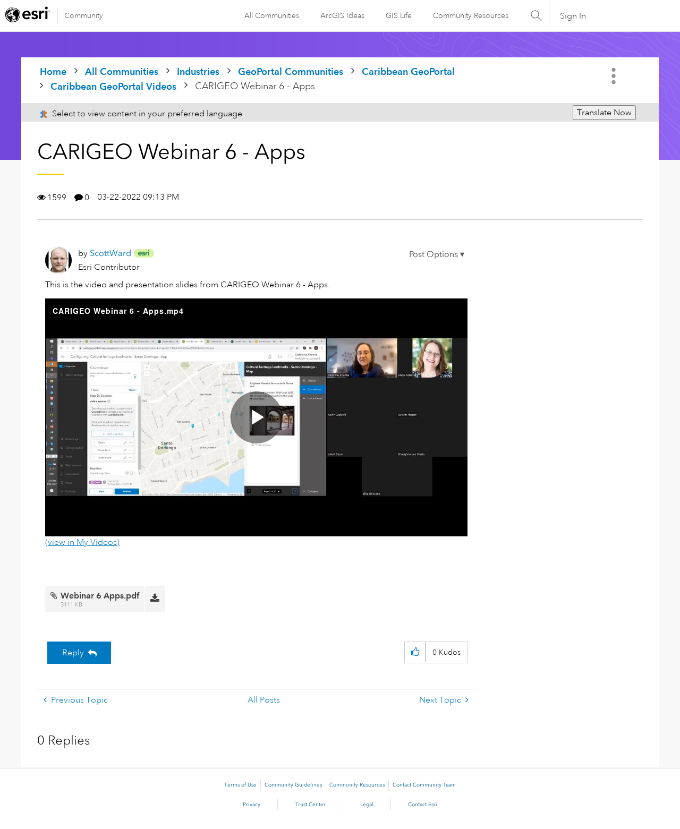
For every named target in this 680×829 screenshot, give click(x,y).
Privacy (251, 804)
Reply (73, 652)
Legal (366, 804)
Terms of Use (240, 785)
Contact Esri (422, 804)
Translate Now (604, 112)
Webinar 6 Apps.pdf (100, 596)
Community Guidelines (293, 785)
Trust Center (310, 804)
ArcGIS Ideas (342, 15)
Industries (198, 71)
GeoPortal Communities (290, 71)
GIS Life (399, 15)
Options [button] (614, 76)
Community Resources (470, 15)
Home (53, 71)
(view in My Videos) (82, 542)
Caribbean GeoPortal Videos (113, 86)
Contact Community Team (424, 785)
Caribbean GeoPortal (408, 71)
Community (83, 15)
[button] (437, 254)
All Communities (271, 15)
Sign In (573, 16)
